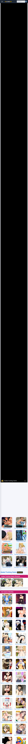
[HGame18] (8, 1)
